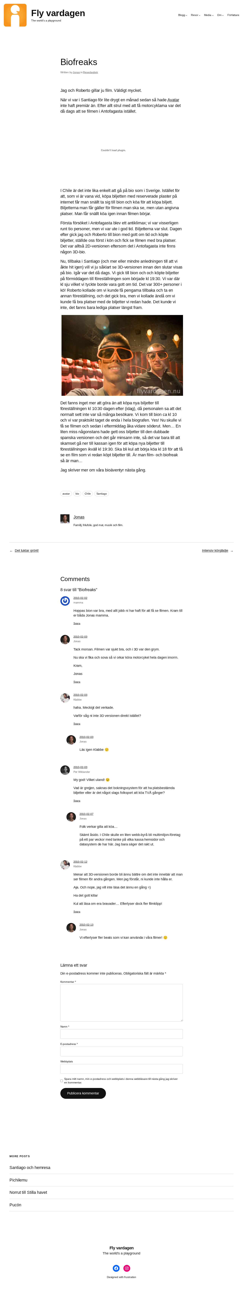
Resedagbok (90, 72)
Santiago (101, 493)
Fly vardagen (58, 13)
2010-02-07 (86, 813)
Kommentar (68, 981)
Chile (88, 493)
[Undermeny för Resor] (199, 15)
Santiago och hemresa (29, 1167)
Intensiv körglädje (215, 550)
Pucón (15, 1205)
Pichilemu (18, 1180)
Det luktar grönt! (27, 550)
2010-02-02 (80, 597)
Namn (64, 1026)
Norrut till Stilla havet (28, 1192)
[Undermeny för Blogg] (186, 15)
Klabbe (77, 699)
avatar (66, 493)
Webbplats (66, 1061)
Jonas (76, 72)
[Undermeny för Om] (223, 15)
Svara (76, 623)
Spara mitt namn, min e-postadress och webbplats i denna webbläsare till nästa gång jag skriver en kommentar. (121, 1080)
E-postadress (69, 1043)
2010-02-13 (86, 924)
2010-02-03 (80, 636)
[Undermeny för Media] (213, 15)
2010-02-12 (80, 861)
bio (77, 493)
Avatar (173, 99)
